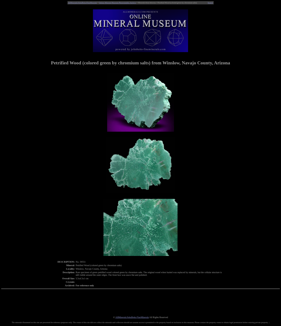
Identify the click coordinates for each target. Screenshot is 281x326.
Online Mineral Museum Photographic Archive (117, 3)
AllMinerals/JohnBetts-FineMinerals (82, 3)
